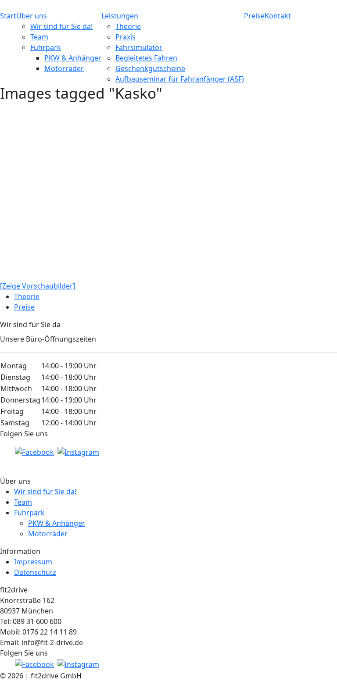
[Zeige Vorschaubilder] (37, 286)
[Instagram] (78, 451)
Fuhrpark (45, 47)
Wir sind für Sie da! (61, 26)
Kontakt (278, 16)
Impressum (33, 562)
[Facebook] (34, 451)
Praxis (125, 37)
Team (39, 37)
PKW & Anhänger (72, 58)
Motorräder (64, 68)
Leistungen (119, 16)
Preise (254, 16)
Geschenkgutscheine (150, 68)
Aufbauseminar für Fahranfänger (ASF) (179, 79)
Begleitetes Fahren (146, 58)
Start (8, 16)
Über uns (31, 16)
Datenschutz (35, 572)
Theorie (128, 26)
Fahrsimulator (138, 47)
